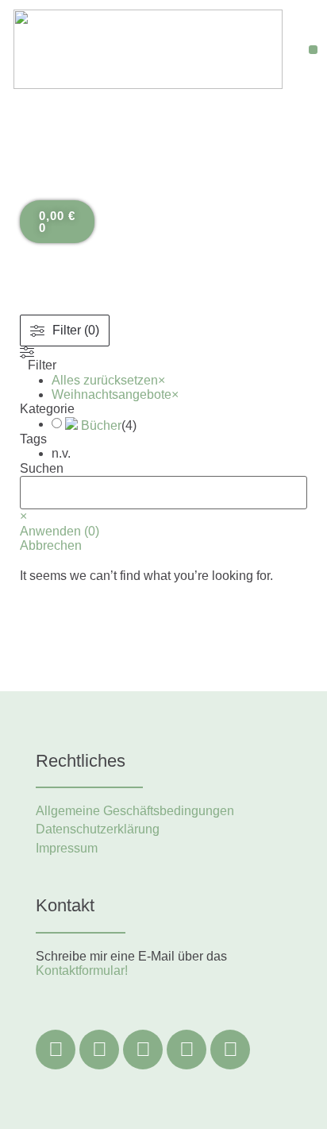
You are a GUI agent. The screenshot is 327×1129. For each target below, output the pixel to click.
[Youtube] (230, 1049)
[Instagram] (99, 1049)
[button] (313, 49)
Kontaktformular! (82, 970)
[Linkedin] (143, 1049)
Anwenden (59, 531)
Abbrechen (51, 545)
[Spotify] (186, 1049)
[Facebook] (55, 1049)
